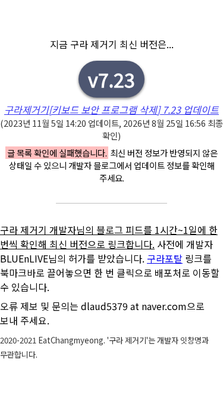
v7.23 (111, 79)
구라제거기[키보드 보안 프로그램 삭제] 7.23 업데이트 (111, 109)
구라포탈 (165, 258)
